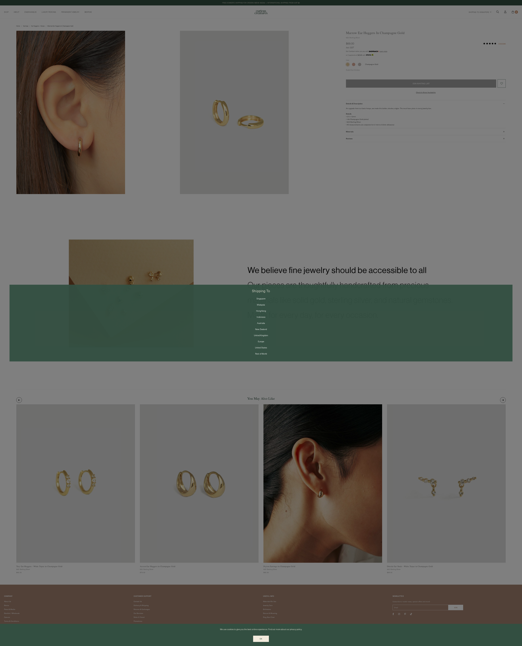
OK (261, 638)
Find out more (274, 629)
